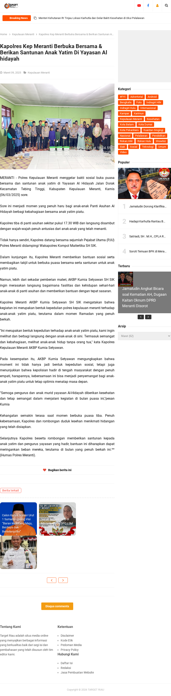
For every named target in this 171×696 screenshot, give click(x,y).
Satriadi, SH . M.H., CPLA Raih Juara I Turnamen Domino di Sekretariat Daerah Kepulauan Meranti (18, 556)
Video (123, 152)
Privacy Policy (70, 649)
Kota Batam (127, 124)
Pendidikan (158, 135)
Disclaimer (67, 635)
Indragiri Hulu (128, 108)
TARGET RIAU (96, 689)
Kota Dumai (145, 124)
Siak (122, 146)
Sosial (133, 146)
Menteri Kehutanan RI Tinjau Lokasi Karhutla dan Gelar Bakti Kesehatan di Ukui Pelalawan (91, 18)
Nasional (125, 135)
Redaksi (66, 668)
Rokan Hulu (144, 141)
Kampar (124, 113)
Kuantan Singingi (153, 130)
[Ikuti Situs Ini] (157, 5)
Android (152, 96)
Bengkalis (126, 102)
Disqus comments (57, 606)
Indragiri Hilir (153, 102)
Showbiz (161, 141)
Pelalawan (141, 135)
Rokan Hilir (126, 141)
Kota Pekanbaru (129, 130)
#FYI (123, 96)
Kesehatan (153, 119)
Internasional (148, 108)
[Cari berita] (166, 5)
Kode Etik (67, 640)
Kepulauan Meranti (39, 72)
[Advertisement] (144, 56)
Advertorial (136, 96)
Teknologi (147, 146)
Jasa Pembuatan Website (77, 672)
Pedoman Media (71, 645)
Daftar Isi (67, 663)
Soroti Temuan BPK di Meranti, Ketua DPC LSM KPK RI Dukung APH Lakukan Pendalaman (57, 525)
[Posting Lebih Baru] (51, 580)
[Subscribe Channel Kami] (139, 5)
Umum (162, 146)
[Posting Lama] (63, 580)
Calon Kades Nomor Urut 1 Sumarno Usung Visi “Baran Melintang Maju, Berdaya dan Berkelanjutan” (18, 523)
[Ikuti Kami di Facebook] (148, 5)
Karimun (139, 113)
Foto (139, 102)
